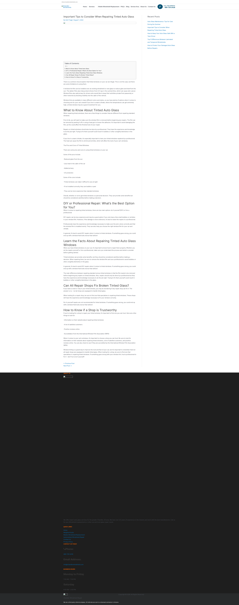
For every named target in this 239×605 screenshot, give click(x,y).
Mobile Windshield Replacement (74, 535)
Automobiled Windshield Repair (73, 537)
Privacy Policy (68, 542)
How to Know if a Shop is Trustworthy (77, 77)
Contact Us (67, 539)
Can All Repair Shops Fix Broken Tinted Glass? (80, 75)
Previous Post (68, 363)
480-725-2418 (170, 7)
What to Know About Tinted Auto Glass (77, 68)
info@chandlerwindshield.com (70, 2)
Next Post (67, 366)
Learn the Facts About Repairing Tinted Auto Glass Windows (84, 73)
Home (65, 530)
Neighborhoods (68, 532)
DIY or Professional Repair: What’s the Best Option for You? (83, 70)
